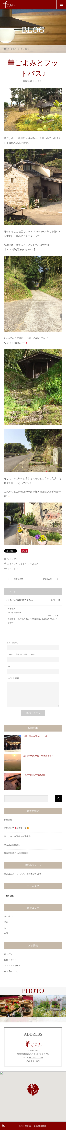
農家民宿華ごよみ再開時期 (16, 853)
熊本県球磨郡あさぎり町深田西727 (33, 1054)
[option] (16, 1006)
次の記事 (47, 579)
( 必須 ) (12, 642)
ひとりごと (39, 81)
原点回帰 (8, 819)
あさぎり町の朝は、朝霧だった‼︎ (38, 755)
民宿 (6, 922)
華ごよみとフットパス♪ (14, 873)
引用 (56, 615)
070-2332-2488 (36, 1057)
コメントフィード (12, 965)
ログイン (8, 954)
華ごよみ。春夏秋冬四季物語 (17, 836)
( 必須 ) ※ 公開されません (21, 654)
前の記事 (18, 579)
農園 (6, 933)
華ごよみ (34, 563)
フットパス (24, 563)
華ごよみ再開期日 (12, 844)
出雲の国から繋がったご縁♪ (35, 736)
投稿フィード (10, 959)
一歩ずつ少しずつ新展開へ (35, 775)
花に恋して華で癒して (15, 828)
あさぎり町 (12, 563)
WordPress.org (11, 971)
